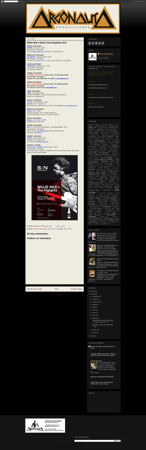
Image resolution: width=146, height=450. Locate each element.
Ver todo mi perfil (103, 58)
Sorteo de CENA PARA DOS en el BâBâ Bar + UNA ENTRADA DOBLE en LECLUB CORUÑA (107, 246)
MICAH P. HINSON (101, 171)
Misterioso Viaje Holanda (97, 173)
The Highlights (59, 229)
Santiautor (110, 193)
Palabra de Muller (93, 178)
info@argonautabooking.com (98, 88)
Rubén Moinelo (98, 186)
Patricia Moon (104, 178)
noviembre (96, 296)
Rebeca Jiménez (107, 181)
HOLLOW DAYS (102, 147)
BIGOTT (91, 131)
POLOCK (92, 179)
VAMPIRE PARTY (104, 217)
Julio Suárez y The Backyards (99, 153)
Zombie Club (97, 223)
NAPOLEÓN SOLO (94, 174)
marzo (94, 318)
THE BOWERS (113, 201)
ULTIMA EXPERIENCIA (95, 215)
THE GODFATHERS (102, 205)
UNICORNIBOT (111, 215)
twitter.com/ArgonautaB (96, 107)
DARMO (117, 136)
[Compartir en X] (60, 226)
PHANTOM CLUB (114, 178)
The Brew (92, 203)
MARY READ (110, 169)
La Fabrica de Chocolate (102, 154)
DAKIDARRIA (101, 136)
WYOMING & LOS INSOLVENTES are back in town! (107, 271)
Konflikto (91, 154)
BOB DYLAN (105, 131)
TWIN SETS (106, 213)
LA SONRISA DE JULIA (110, 156)
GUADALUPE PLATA (105, 146)
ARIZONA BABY (103, 127)
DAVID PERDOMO (95, 138)
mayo (94, 312)
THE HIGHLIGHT (94, 206)
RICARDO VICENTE (94, 184)
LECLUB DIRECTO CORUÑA (103, 159)
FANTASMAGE (94, 143)
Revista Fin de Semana (111, 183)
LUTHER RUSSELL (103, 167)
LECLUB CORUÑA (106, 158)
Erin (109, 141)
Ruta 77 (95, 187)
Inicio (56, 289)
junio (94, 310)
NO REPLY (91, 176)
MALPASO (92, 169)
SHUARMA (91, 196)
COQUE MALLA (92, 136)
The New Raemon (96, 208)
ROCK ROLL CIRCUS (107, 184)
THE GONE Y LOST (114, 205)
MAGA (114, 167)
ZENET (90, 223)
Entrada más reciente (34, 289)
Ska (97, 196)
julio (93, 307)
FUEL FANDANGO (95, 144)
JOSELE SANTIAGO (112, 151)
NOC (97, 176)
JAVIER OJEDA (113, 149)
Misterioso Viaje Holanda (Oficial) (102, 376)
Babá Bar (91, 129)
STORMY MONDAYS (95, 198)
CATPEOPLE (116, 133)
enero (94, 332)
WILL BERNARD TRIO (95, 219)
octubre (95, 299)
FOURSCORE (103, 143)
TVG (100, 213)
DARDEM (110, 136)
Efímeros (108, 139)
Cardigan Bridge (93, 133)
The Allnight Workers (103, 201)
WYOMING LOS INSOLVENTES (98, 220)
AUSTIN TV (113, 128)
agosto (94, 304)
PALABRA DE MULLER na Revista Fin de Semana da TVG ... (103, 321)
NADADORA (113, 173)
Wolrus (117, 219)
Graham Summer (93, 146)
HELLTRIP (93, 147)
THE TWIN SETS (109, 210)
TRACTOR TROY (111, 211)
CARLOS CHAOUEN (105, 133)
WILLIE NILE (68, 229)
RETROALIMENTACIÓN (96, 183)
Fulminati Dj (105, 144)
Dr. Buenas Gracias (99, 139)
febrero (94, 330)
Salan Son (102, 193)
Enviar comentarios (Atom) (59, 294)
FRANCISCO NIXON (114, 143)
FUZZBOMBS (113, 144)
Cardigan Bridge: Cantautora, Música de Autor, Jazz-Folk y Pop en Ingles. (103, 354)
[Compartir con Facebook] (62, 226)
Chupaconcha (104, 134)
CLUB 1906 (114, 134)
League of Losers (93, 157)
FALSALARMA (115, 141)
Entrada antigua (76, 289)
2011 (92, 336)
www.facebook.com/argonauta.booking (101, 97)
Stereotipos (114, 196)
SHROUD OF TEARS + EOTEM (107, 195)
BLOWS (97, 131)
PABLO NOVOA (113, 176)
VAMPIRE (92, 217)
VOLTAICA (114, 217)
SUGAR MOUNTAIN (111, 198)
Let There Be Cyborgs (106, 163)
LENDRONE (104, 161)
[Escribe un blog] (58, 226)
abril (94, 315)
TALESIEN (91, 199)
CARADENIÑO (113, 131)
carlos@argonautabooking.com (98, 84)
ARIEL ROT (92, 128)
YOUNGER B (113, 222)
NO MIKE (115, 174)
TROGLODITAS (92, 213)
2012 (92, 294)
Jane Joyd (103, 149)
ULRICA (114, 213)
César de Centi (95, 134)
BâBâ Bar (100, 129)
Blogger (86, 446)
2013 (92, 291)
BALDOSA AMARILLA (111, 129)
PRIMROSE (100, 179)
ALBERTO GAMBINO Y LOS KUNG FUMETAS (101, 124)
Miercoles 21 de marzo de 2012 (107, 233)
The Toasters (99, 210)
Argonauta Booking (106, 54)
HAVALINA (115, 146)
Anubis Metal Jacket (100, 126)
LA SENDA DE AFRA (96, 156)
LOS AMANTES (109, 164)
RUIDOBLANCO (108, 186)
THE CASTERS (103, 203)
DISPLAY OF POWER (107, 138)
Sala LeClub (50, 229)
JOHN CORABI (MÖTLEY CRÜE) (97, 151)
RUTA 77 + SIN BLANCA (106, 187)
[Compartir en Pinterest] (64, 226)
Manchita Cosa (101, 169)
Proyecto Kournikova (110, 179)
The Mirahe (116, 206)
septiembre (96, 302)
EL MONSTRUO (100, 141)
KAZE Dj (114, 152)
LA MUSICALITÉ (115, 154)
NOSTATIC (104, 176)
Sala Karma (107, 190)
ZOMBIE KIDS (105, 223)
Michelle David (112, 171)
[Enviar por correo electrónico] (57, 226)
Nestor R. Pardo (106, 174)
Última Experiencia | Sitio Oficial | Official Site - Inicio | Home (102, 383)
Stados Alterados (105, 196)
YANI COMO (104, 222)
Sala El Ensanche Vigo (40, 229)
